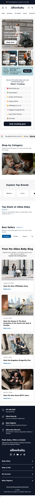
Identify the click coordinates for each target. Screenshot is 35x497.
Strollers (9, 13)
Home (25, 13)
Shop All (4, 209)
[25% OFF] (17, 70)
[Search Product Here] (6, 8)
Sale (3, 13)
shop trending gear (17, 124)
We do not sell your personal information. (17, 487)
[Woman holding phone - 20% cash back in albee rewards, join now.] (9, 58)
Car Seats (18, 13)
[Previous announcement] (2, 2)
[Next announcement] (32, 2)
